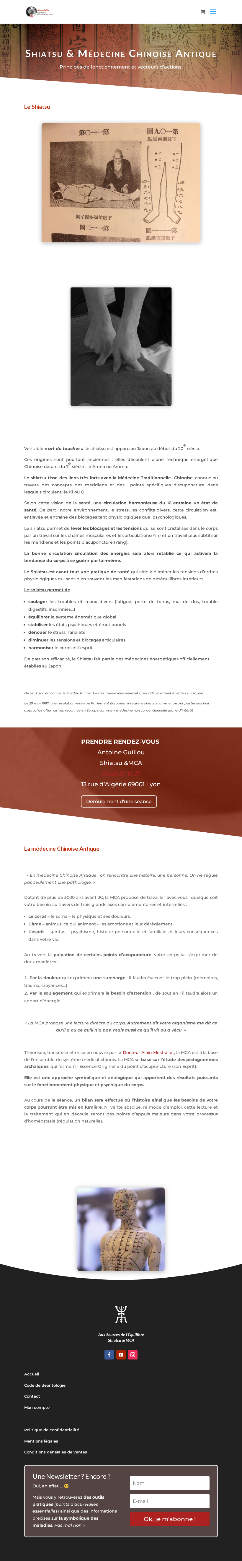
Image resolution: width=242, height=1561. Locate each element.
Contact (32, 1396)
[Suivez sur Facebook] (109, 1354)
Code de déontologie (45, 1385)
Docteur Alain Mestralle (147, 1052)
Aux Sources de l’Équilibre (121, 1334)
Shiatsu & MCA (121, 1340)
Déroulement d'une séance (119, 801)
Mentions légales (41, 1441)
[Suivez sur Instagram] (133, 1354)
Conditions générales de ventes (55, 1452)
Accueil (31, 1374)
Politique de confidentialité (51, 1429)
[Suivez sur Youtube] (121, 1354)
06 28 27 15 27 (121, 773)
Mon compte (37, 1407)
